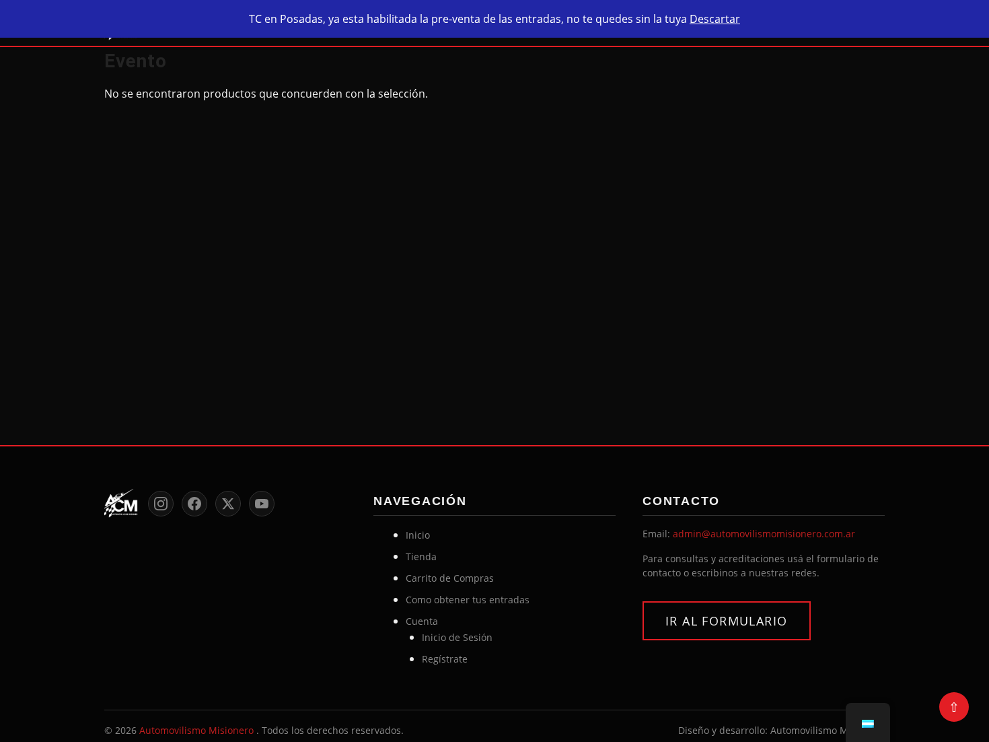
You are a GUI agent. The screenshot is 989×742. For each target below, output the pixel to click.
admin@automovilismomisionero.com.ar (764, 533)
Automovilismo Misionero (197, 730)
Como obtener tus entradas (467, 599)
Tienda (421, 556)
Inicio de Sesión (457, 637)
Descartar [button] (715, 18)
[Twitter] (228, 503)
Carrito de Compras (450, 578)
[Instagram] (161, 503)
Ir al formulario (726, 621)
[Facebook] (194, 503)
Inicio (418, 535)
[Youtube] (261, 503)
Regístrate (445, 658)
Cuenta (422, 621)
